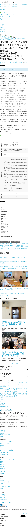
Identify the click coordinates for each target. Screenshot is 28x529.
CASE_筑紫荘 (3, 386)
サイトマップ (3, 18)
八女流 (4, 393)
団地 (14, 393)
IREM (21, 386)
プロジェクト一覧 (4, 482)
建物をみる (2, 29)
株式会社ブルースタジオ (18, 113)
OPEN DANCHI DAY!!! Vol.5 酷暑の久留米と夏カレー (13, 262)
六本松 (7, 393)
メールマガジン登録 (5, 16)
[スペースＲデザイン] (5, 12)
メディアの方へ (4, 497)
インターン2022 (10, 388)
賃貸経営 (3, 227)
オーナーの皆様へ (4, 406)
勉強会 (11, 393)
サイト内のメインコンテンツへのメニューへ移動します (13, 4)
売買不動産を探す (4, 452)
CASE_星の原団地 (21, 385)
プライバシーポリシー (5, 502)
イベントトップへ (14, 363)
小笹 (21, 393)
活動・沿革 (2, 464)
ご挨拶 (1, 461)
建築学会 (10, 394)
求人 (15, 394)
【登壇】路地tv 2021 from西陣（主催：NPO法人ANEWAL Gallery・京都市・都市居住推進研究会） (21, 247)
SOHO (1, 447)
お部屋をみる (3, 27)
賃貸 (10, 396)
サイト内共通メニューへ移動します (8, 6)
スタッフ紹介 (3, 471)
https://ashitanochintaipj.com (15, 149)
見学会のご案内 (4, 454)
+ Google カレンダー (5, 241)
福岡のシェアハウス (5, 443)
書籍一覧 (2, 466)
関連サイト (2, 489)
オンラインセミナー (5, 62)
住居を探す (2, 433)
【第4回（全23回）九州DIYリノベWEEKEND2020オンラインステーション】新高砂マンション (6, 246)
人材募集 (2, 473)
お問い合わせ (3, 20)
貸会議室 (7, 396)
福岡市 (21, 394)
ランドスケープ (7, 391)
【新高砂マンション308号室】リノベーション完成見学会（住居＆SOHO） (13, 324)
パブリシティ (3, 483)
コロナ (1, 389)
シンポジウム (6, 389)
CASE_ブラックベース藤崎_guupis (13, 384)
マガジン (2, 24)
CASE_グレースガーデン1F (11, 382)
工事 (7, 394)
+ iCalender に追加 (15, 241)
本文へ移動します (4, 9)
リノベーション (18, 391)
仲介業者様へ (3, 499)
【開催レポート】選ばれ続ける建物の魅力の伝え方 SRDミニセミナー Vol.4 (14, 289)
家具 (19, 393)
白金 (17, 394)
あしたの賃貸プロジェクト (16, 62)
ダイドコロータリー (14, 389)
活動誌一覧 (2, 468)
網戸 (23, 394)
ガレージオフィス (24, 388)
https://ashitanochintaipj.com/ (7, 133)
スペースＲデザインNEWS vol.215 (12, 257)
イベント (2, 26)
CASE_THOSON (3, 382)
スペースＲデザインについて (7, 14)
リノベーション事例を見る (6, 450)
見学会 (2, 396)
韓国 (12, 396)
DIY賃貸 (2, 445)
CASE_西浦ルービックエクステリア (13, 386)
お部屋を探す (3, 431)
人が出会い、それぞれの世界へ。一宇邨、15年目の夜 (13, 294)
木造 (13, 394)
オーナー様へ (3, 31)
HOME (1, 398)
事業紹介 (2, 463)
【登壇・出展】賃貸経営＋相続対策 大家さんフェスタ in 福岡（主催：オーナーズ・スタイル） (14, 354)
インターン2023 (17, 388)
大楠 (16, 393)
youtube (23, 386)
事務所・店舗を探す (5, 434)
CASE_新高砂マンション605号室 (11, 385)
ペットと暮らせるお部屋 (6, 441)
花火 (26, 394)
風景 (15, 396)
